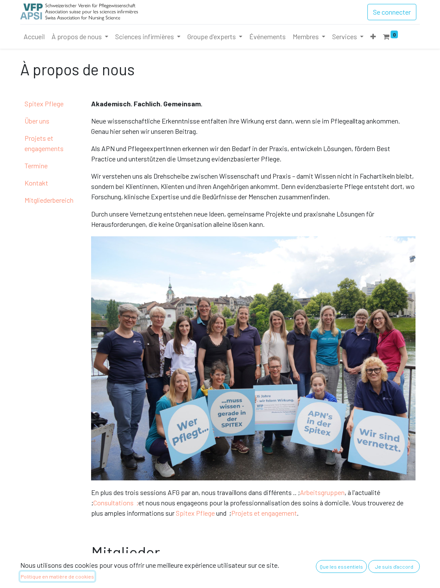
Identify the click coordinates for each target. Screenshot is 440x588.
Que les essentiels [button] (341, 566)
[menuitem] (34, 36)
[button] (373, 36)
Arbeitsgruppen (322, 492)
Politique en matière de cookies (57, 576)
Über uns (36, 121)
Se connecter (392, 12)
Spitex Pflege (44, 103)
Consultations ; (115, 502)
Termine (36, 165)
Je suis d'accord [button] (394, 566)
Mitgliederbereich (48, 200)
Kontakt (36, 183)
